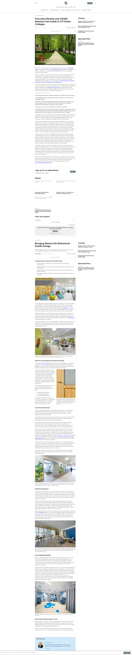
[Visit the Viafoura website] (73, 224)
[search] (37, 3)
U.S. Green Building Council (56, 69)
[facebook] (51, 31)
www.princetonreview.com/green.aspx (43, 162)
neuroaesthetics (64, 308)
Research (41, 512)
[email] (58, 31)
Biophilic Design (38, 240)
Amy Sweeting (38, 253)
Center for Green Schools (53, 87)
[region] (55, 222)
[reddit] (57, 31)
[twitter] (55, 31)
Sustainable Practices (39, 15)
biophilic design (71, 317)
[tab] (38, 220)
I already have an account (55, 233)
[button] (36, 3)
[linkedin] (53, 31)
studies (55, 321)
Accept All (127, 652)
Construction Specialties (55, 646)
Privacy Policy (33, 652)
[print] (75, 31)
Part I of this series (46, 363)
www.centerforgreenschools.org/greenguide (51, 82)
